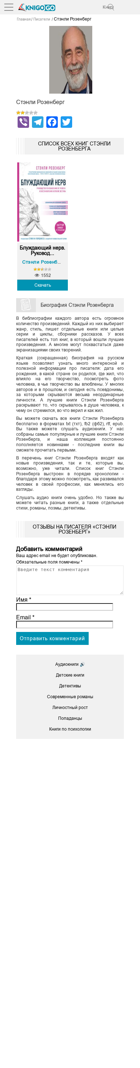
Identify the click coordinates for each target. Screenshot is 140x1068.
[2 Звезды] (22, 113)
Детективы (70, 685)
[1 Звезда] (18, 113)
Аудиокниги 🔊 (70, 664)
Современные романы (70, 696)
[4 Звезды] (31, 113)
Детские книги (70, 675)
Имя (23, 600)
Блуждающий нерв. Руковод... (42, 250)
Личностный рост (70, 707)
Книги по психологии (70, 729)
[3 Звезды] (27, 113)
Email (25, 617)
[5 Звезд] (35, 113)
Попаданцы (70, 718)
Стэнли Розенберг (43, 262)
